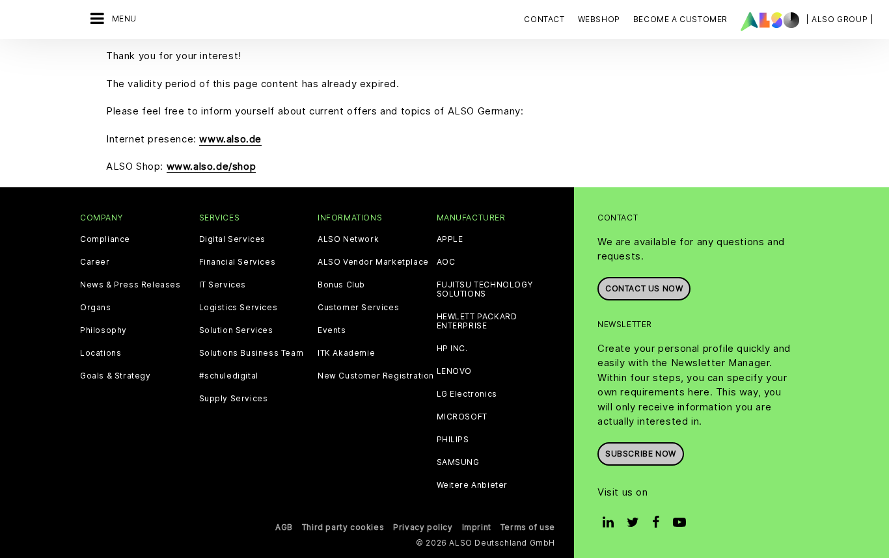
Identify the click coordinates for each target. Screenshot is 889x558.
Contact (544, 19)
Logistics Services (238, 307)
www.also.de (230, 139)
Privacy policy (422, 527)
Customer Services (358, 307)
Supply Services (233, 398)
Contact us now (644, 288)
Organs (95, 307)
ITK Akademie (346, 353)
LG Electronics (467, 394)
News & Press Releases (130, 284)
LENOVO (454, 371)
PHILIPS (453, 439)
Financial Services (237, 262)
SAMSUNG (458, 462)
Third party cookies (343, 527)
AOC (446, 262)
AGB (284, 527)
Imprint (476, 527)
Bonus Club (341, 284)
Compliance (105, 239)
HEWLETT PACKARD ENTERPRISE (477, 321)
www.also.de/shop (211, 166)
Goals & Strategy (115, 375)
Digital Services (232, 239)
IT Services (223, 284)
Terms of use (527, 527)
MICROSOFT (462, 416)
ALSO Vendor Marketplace (373, 262)
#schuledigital (228, 375)
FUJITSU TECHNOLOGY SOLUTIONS (485, 289)
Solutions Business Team (251, 353)
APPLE (450, 239)
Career (95, 262)
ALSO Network (348, 239)
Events (332, 330)
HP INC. (452, 348)
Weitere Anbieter (472, 485)
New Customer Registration (376, 375)
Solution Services (236, 330)
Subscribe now (640, 453)
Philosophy (103, 330)
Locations (100, 353)
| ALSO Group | (839, 19)
